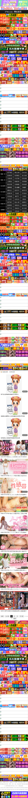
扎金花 (17, 193)
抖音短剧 (9, 196)
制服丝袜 (17, 181)
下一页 (21, 616)
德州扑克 (24, 190)
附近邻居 (9, 184)
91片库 (10, 199)
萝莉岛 (24, 199)
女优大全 (17, 199)
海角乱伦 (17, 205)
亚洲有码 (9, 175)
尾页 (15, 618)
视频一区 (3, 174)
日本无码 (24, 172)
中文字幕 (17, 178)
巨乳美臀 (24, 178)
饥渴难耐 (17, 184)
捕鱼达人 (9, 190)
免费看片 (3, 209)
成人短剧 (24, 208)
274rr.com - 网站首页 (13, 12)
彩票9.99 (9, 193)
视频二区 (3, 180)
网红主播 (17, 172)
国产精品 (9, 172)
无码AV (3, 197)
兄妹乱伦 (17, 208)
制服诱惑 (24, 205)
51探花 (24, 196)
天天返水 (24, 193)
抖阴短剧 (17, 211)
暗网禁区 (9, 205)
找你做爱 (24, 184)
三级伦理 (9, 178)
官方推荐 (3, 192)
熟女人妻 (17, 202)
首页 (2, 616)
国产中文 (9, 208)
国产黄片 (9, 202)
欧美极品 (17, 175)
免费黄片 (24, 202)
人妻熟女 (9, 181)
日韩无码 (24, 211)
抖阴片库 (3, 203)
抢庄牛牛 (17, 190)
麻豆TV (17, 196)
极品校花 (9, 211)
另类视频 (24, 181)
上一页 (7, 616)
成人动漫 (24, 175)
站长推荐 (3, 186)
